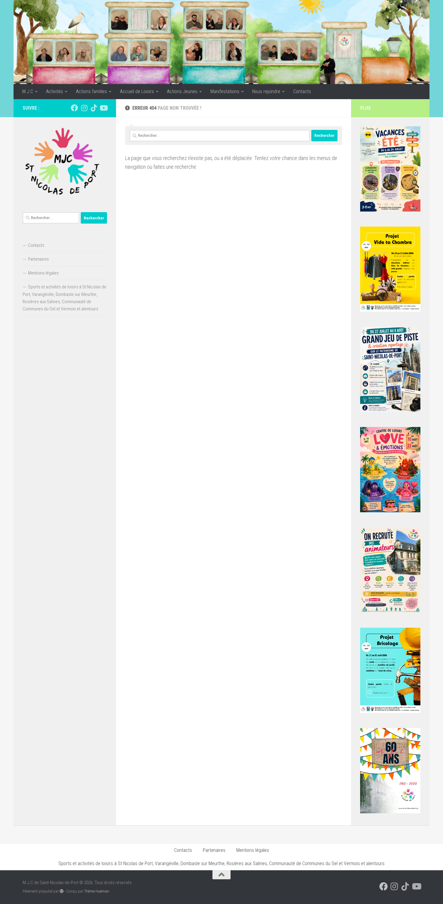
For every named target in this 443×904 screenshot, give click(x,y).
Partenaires (38, 259)
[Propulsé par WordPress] (62, 891)
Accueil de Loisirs (137, 91)
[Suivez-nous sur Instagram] (84, 107)
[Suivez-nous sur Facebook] (74, 107)
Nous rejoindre (266, 91)
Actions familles (91, 91)
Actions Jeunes (182, 91)
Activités (54, 91)
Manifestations (224, 91)
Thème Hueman (96, 891)
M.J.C (27, 91)
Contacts (302, 91)
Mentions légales (43, 273)
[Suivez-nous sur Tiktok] (93, 107)
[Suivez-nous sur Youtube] (103, 107)
